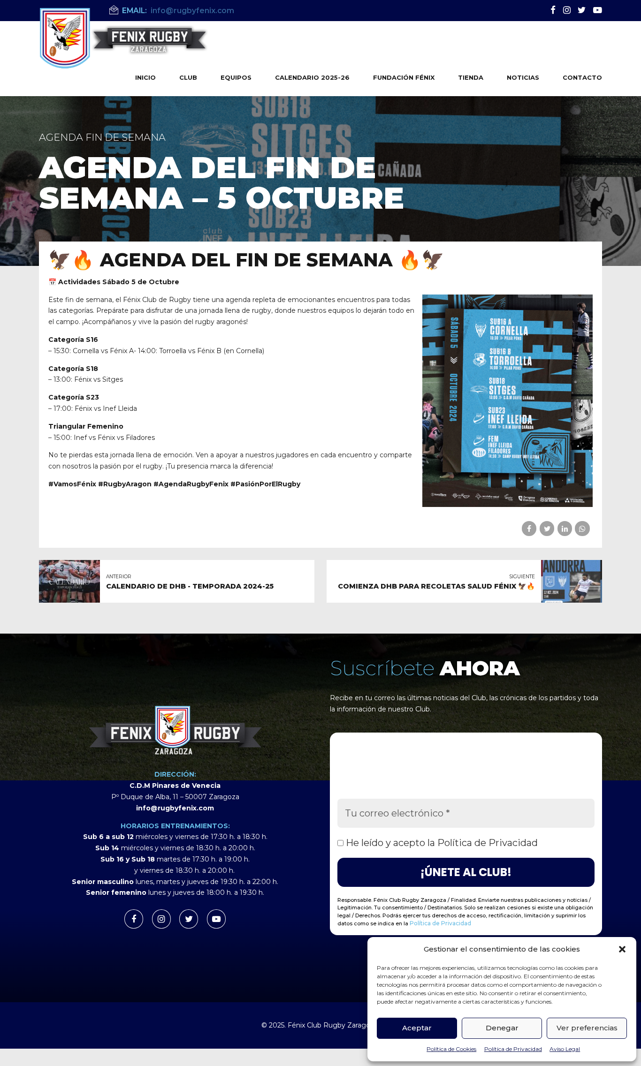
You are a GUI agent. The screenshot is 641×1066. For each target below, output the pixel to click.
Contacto (582, 77)
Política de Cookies (451, 1048)
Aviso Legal (564, 1048)
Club (188, 77)
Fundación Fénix (404, 77)
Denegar (502, 1027)
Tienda (470, 77)
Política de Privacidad (513, 1048)
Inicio (145, 77)
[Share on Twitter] (547, 528)
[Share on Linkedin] (564, 528)
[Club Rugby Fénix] (175, 729)
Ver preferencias (587, 1027)
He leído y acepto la (440, 842)
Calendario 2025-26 (312, 77)
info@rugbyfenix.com (175, 808)
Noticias (523, 77)
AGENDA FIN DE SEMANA (102, 137)
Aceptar (417, 1027)
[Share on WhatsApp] (582, 528)
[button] (622, 949)
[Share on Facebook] (529, 528)
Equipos (236, 77)
